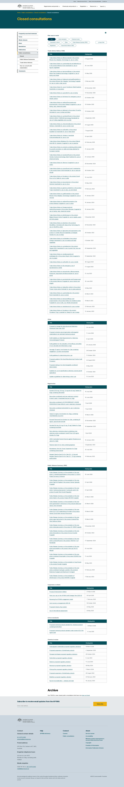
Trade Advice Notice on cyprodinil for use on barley (63, 93)
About (75, 1)
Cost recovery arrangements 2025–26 (59, 603)
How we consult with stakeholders (26, 67)
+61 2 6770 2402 (31, 766)
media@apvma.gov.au (23, 768)
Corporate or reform (55, 42)
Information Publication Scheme (95, 748)
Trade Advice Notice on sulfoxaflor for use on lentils (63, 262)
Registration (53, 45)
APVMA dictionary (45, 733)
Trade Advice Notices (26, 62)
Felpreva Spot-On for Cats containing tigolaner (62, 444)
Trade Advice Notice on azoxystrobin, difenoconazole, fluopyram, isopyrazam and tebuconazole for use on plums (64, 273)
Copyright (88, 742)
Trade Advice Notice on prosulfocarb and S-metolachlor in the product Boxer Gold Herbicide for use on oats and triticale (64, 170)
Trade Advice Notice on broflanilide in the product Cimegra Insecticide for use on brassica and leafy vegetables (63, 240)
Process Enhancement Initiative (58, 591)
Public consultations (27, 12)
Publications (22, 49)
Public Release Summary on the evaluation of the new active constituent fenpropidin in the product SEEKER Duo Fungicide (65, 556)
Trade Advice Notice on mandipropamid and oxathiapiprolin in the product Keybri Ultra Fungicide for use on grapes (64, 256)
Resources (93, 6)
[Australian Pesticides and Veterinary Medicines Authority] (26, 6)
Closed (22, 56)
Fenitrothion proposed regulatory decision (60, 658)
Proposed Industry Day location (58, 607)
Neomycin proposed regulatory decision (60, 665)
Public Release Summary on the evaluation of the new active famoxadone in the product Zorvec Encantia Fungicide (64, 533)
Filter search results (53, 35)
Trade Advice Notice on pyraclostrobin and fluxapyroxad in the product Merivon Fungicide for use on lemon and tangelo (65, 281)
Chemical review (76, 39)
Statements (22, 71)
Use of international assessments (58, 610)
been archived (86, 695)
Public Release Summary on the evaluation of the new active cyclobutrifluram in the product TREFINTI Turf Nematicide (64, 540)
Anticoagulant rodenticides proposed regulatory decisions (65, 646)
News (20, 43)
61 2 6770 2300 (21, 737)
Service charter (90, 733)
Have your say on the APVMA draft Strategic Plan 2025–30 (65, 595)
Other (66, 42)
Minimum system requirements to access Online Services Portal (95, 739)
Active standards (62, 39)
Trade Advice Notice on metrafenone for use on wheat (64, 306)
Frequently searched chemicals (28, 33)
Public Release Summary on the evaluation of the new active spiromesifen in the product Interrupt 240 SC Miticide (64, 548)
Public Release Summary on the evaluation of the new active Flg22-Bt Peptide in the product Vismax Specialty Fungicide (64, 482)
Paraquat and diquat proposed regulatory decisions (63, 654)
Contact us (104, 1)
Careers (65, 733)
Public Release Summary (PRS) (80, 42)
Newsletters (22, 46)
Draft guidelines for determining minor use (60, 355)
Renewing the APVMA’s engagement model (61, 599)
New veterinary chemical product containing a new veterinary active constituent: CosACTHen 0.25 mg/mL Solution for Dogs (64, 433)
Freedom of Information (92, 745)
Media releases (23, 40)
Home (19, 12)
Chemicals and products (69, 6)
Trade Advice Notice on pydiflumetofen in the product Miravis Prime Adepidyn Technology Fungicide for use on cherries (65, 195)
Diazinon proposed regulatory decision (60, 661)
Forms (20, 37)
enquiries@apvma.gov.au (24, 739)
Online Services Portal (82, 1)
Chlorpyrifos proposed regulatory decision (61, 669)
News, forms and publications (95, 1)
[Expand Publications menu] (37, 49)
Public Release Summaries (27, 59)
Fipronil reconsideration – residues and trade (61, 680)
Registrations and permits (51, 6)
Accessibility (89, 736)
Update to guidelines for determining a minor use (62, 376)
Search (102, 6)
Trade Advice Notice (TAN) (67, 45)
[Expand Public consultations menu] (37, 52)
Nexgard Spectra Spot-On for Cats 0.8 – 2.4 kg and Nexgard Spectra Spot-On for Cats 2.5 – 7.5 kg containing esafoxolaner (65, 456)
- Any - (51, 39)
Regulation (83, 6)
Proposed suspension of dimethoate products (61, 650)
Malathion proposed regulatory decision (60, 677)
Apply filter (101, 42)
